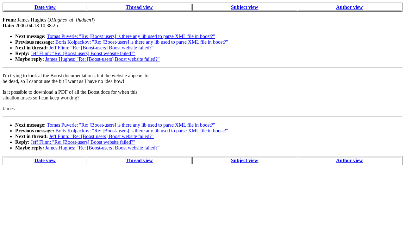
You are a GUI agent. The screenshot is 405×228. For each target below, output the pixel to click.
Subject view (244, 7)
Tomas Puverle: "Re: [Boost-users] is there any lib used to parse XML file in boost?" (131, 36)
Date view (45, 7)
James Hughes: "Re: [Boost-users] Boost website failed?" (102, 59)
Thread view (139, 7)
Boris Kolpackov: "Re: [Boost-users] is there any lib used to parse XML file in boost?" (141, 42)
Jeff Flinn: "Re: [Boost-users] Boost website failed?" (101, 47)
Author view (349, 7)
